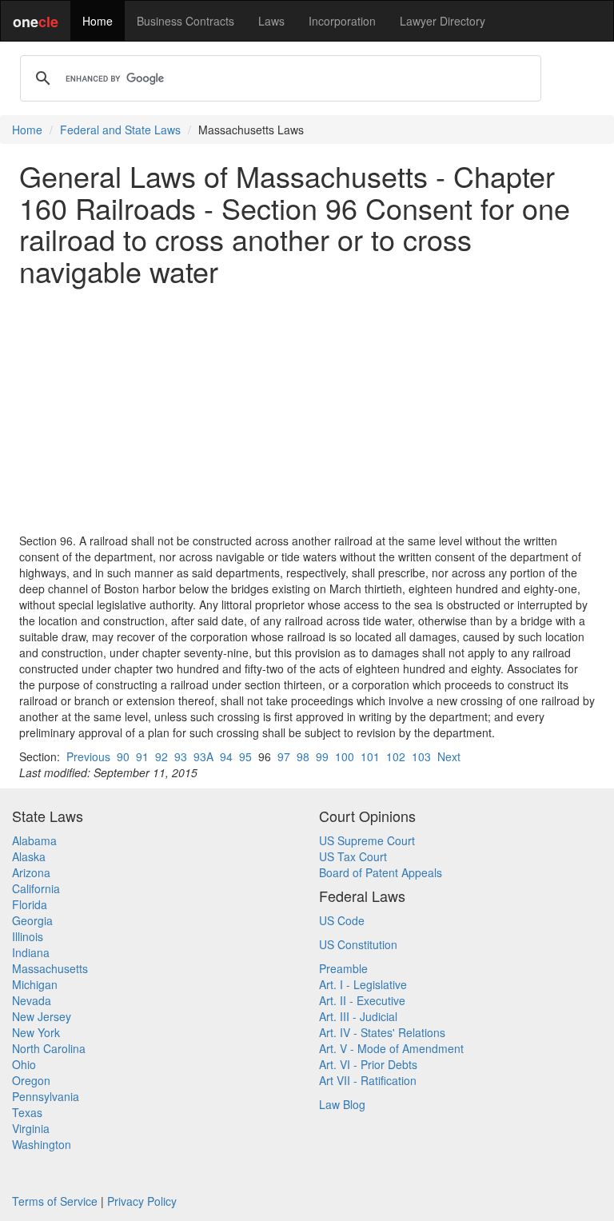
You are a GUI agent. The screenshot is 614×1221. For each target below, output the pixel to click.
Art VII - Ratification (368, 1080)
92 (161, 756)
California (36, 888)
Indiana (31, 952)
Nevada (31, 1000)
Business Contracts (185, 21)
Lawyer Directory (442, 21)
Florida (29, 904)
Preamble (343, 968)
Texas (27, 1112)
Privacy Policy (142, 1201)
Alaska (29, 856)
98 (303, 756)
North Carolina (49, 1048)
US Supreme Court (367, 840)
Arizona (31, 872)
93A (203, 756)
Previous (88, 756)
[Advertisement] (307, 409)
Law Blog (342, 1104)
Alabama (34, 840)
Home (97, 21)
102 (395, 756)
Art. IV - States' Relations (382, 1032)
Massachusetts (50, 968)
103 (421, 756)
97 (283, 756)
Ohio (24, 1064)
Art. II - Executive (362, 1000)
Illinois (27, 936)
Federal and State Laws (120, 130)
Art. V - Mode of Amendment (391, 1048)
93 (180, 756)
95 (245, 756)
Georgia (32, 920)
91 (142, 756)
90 (123, 756)
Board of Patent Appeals (380, 872)
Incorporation (342, 21)
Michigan (35, 984)
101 (370, 756)
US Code (342, 920)
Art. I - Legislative (363, 984)
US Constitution (358, 944)
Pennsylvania (45, 1096)
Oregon (31, 1080)
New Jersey (41, 1016)
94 (226, 756)
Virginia (31, 1128)
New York (36, 1032)
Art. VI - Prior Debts (368, 1064)
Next (448, 756)
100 (344, 756)
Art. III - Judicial (358, 1016)
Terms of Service (55, 1201)
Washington (41, 1144)
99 (322, 756)
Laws (271, 21)
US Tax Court (353, 856)
